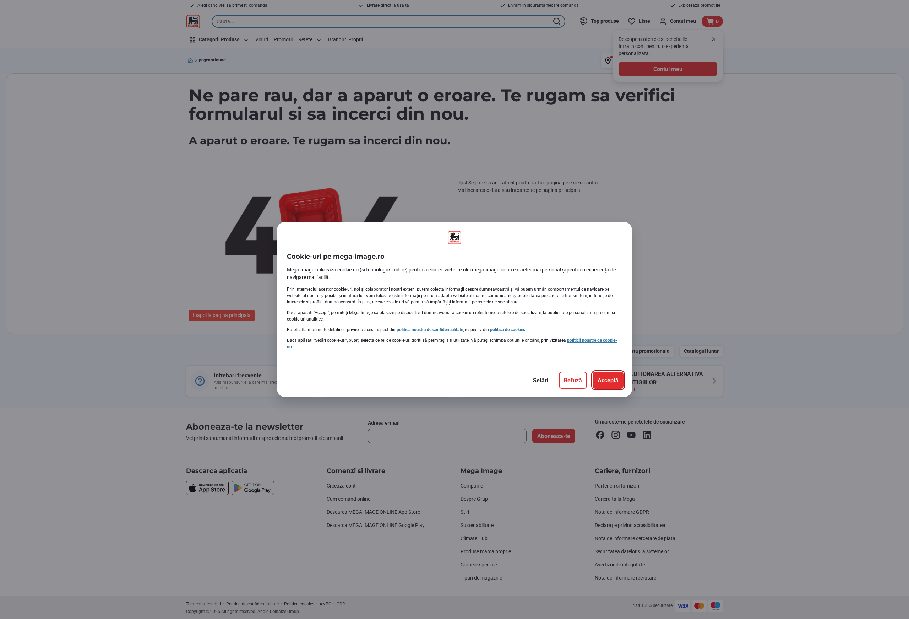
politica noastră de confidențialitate (430, 329)
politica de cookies (507, 329)
